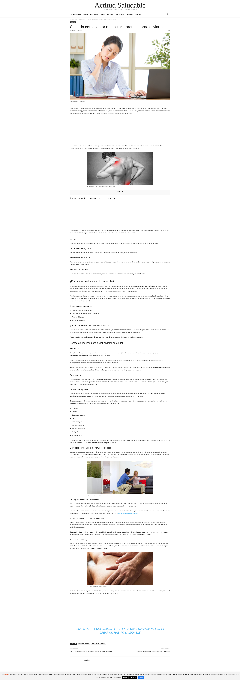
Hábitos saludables (90, 14)
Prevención (82, 19)
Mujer (102, 14)
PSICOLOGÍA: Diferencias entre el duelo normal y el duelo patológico (91, 651)
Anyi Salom (72, 30)
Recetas (130, 14)
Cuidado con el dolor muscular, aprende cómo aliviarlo (116, 27)
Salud (76, 19)
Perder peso (120, 14)
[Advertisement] (120, 130)
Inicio (71, 19)
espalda (103, 643)
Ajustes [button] (125, 677)
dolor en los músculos (83, 643)
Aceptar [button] (141, 677)
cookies (6, 674)
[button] (168, 14)
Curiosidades (76, 14)
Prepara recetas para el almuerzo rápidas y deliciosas (153, 651)
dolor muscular (95, 643)
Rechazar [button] (133, 677)
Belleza (110, 14)
